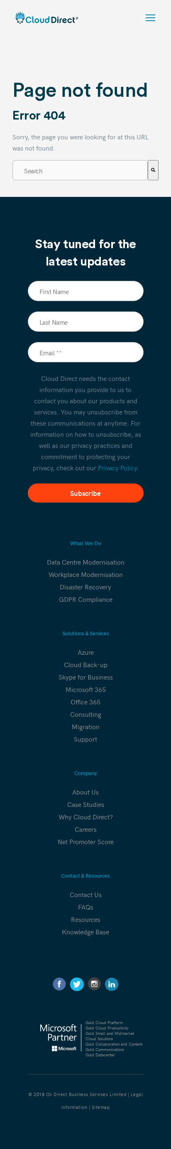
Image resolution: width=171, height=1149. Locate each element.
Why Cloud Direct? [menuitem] (86, 816)
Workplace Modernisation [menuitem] (86, 574)
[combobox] (80, 170)
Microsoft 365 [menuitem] (86, 689)
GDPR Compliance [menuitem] (85, 598)
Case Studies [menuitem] (85, 804)
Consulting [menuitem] (85, 713)
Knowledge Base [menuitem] (85, 931)
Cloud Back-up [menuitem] (85, 664)
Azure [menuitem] (86, 651)
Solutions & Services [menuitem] (85, 633)
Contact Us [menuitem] (86, 894)
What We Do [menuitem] (85, 543)
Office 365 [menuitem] (85, 701)
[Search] (153, 170)
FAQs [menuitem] (85, 906)
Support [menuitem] (85, 738)
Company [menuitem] (85, 773)
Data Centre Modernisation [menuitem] (86, 561)
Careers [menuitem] (86, 828)
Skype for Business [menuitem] (86, 676)
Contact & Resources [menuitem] (85, 875)
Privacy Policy (117, 467)
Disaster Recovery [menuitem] (85, 586)
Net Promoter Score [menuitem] (86, 841)
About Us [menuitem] (85, 791)
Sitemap (101, 1107)
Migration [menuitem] (86, 726)
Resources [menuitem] (85, 919)
